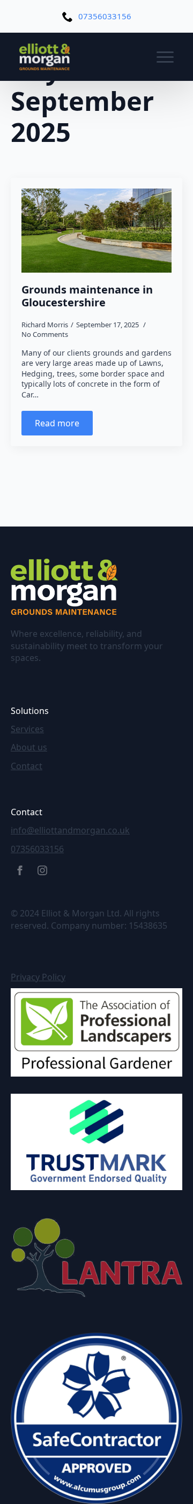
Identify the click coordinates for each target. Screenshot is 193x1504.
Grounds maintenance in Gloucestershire (87, 296)
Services (27, 729)
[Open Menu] (165, 56)
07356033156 (37, 849)
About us (29, 747)
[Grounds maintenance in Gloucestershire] (96, 231)
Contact (26, 766)
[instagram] (42, 870)
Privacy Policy (38, 977)
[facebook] (20, 870)
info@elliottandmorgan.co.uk (70, 830)
